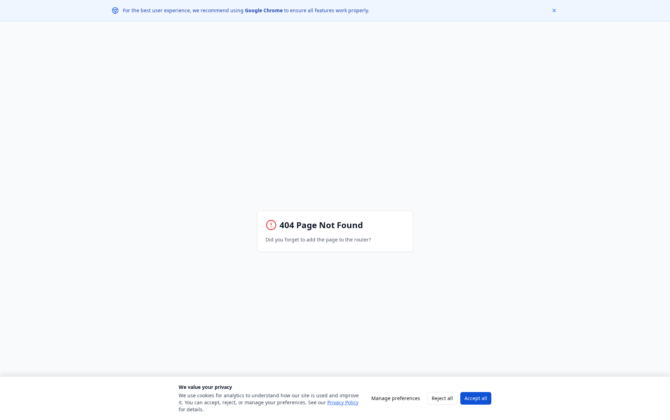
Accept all (475, 398)
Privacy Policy (342, 402)
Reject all (442, 398)
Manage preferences (395, 398)
